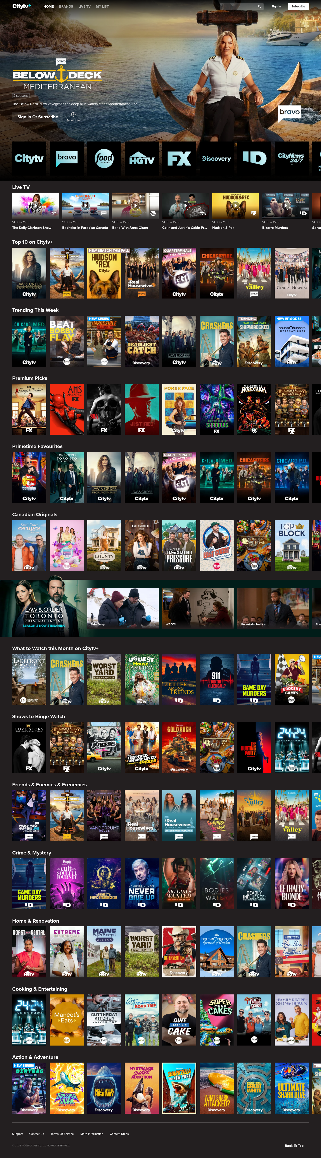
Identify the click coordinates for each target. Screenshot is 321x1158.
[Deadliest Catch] (142, 341)
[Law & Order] (179, 341)
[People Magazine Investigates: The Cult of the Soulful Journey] (67, 883)
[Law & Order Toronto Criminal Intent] (67, 477)
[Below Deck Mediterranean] (67, 273)
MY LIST (102, 6)
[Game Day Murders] (254, 679)
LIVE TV (84, 6)
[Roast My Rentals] (29, 951)
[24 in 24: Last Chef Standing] (292, 747)
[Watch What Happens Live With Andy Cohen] (29, 815)
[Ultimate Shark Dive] (292, 1088)
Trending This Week (35, 310)
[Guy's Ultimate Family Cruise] (254, 1020)
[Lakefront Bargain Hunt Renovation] (29, 679)
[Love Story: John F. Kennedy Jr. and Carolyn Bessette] (29, 747)
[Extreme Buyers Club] (67, 951)
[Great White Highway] (104, 1088)
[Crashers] (217, 341)
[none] (17, 1134)
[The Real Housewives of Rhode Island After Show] (179, 815)
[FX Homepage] (179, 159)
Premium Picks (29, 378)
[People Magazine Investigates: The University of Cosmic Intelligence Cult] (104, 883)
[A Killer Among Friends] (179, 679)
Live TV (21, 187)
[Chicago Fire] (217, 273)
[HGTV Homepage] (142, 159)
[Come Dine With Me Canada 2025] (254, 545)
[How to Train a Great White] (254, 1088)
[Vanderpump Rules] (104, 815)
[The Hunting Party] (254, 747)
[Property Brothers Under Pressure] (179, 545)
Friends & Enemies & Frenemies (49, 785)
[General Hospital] (292, 273)
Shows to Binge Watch (38, 716)
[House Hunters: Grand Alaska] (217, 951)
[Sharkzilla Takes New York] (179, 1088)
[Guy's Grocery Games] (292, 679)
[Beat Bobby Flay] (67, 341)
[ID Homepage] (254, 159)
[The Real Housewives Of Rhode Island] (142, 815)
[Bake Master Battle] (67, 545)
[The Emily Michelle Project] (142, 545)
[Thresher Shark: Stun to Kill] (67, 1088)
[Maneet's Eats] (67, 1020)
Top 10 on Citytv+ (32, 242)
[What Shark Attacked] (217, 1088)
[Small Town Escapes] (29, 545)
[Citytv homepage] (29, 159)
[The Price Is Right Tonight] (29, 477)
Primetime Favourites (37, 446)
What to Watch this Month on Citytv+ (55, 648)
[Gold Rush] (179, 747)
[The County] (104, 545)
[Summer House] (217, 815)
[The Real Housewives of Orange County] (142, 273)
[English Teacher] (29, 409)
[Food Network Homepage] (104, 159)
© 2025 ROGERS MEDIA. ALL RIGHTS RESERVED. (41, 1145)
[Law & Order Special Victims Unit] (29, 273)
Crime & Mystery (31, 853)
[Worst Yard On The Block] (104, 679)
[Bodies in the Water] (217, 883)
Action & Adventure (35, 1057)
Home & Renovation (35, 921)
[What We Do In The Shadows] (217, 409)
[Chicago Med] (29, 341)
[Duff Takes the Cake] (179, 1020)
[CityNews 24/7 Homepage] (292, 159)
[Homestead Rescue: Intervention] (179, 951)
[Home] (21, 6)
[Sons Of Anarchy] (104, 409)
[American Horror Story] (67, 409)
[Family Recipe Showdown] (292, 1020)
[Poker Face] (179, 409)
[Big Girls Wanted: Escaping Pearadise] (179, 883)
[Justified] (142, 409)
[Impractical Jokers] (104, 747)
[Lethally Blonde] (292, 883)
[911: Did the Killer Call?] (217, 679)
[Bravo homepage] (67, 159)
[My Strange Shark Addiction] (142, 1088)
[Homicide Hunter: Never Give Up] (142, 883)
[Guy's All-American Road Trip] (142, 1020)
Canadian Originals (34, 514)
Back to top (294, 1146)
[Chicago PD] (292, 477)
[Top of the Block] (292, 545)
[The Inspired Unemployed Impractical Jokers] (142, 747)
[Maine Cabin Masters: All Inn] (104, 951)
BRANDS (66, 6)
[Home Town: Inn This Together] (292, 951)
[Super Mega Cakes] (217, 1020)
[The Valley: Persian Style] (254, 815)
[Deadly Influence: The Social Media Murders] (254, 883)
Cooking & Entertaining (39, 989)
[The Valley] (254, 273)
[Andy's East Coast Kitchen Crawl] (217, 545)
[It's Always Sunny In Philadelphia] (292, 409)
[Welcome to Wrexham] (254, 409)
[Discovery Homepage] (217, 159)
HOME (48, 6)
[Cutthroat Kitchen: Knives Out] (104, 1020)
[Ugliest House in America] (142, 679)
